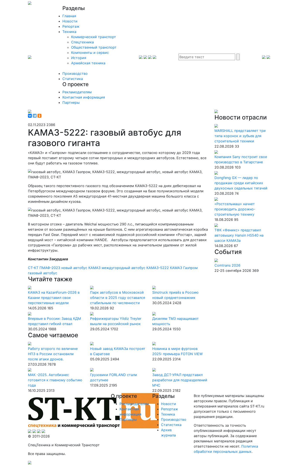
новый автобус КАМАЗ (81, 268)
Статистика (72, 79)
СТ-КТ (33, 268)
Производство (75, 73)
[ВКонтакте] (30, 116)
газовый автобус (42, 273)
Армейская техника (88, 63)
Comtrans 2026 (227, 265)
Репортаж (70, 26)
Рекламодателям (77, 92)
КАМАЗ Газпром (184, 268)
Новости (69, 21)
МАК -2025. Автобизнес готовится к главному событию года (55, 380)
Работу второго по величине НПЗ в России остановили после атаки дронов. (53, 353)
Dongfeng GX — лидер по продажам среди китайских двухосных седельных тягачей (240, 182)
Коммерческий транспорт (93, 37)
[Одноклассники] (39, 116)
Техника (69, 31)
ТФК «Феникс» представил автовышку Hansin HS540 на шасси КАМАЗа (239, 235)
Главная (69, 16)
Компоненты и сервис (90, 52)
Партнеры (71, 102)
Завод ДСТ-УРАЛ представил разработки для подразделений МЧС (179, 380)
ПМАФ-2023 (50, 268)
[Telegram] (35, 116)
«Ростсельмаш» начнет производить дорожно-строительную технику (234, 209)
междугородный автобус (124, 268)
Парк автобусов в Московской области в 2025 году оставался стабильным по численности (117, 297)
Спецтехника (82, 42)
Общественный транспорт (93, 47)
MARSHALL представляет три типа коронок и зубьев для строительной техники (240, 135)
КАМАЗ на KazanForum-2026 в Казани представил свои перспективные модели (54, 297)
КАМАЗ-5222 (158, 268)
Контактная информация (83, 97)
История (78, 58)
